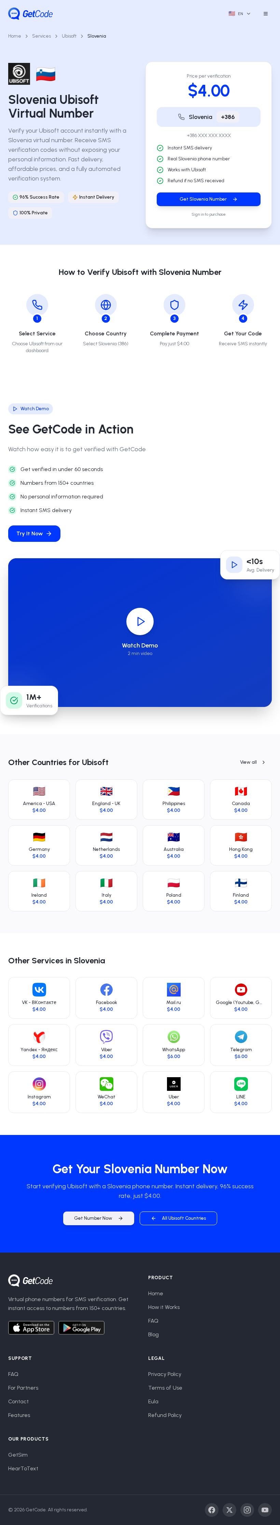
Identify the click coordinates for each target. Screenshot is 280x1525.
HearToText (23, 1468)
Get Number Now (93, 1218)
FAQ (153, 1320)
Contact (18, 1401)
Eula (153, 1401)
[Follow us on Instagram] (247, 1510)
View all (248, 762)
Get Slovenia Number (203, 199)
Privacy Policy (164, 1374)
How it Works (164, 1307)
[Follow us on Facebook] (212, 1510)
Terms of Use (165, 1387)
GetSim (18, 1455)
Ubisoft (69, 36)
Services (41, 36)
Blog (153, 1334)
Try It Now (29, 533)
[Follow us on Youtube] (265, 1510)
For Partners (23, 1387)
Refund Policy (165, 1415)
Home (14, 36)
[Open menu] (266, 14)
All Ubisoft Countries (184, 1218)
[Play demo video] (140, 621)
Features (19, 1415)
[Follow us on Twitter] (229, 1510)
